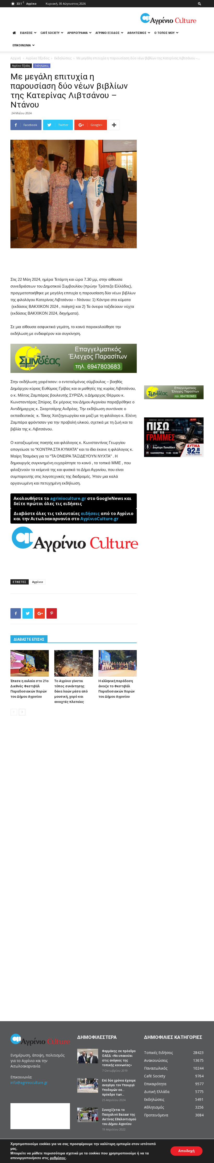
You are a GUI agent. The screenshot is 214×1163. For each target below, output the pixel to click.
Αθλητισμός (136, 33)
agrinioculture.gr (68, 498)
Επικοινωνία (22, 45)
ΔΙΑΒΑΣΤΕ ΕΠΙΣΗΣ (29, 639)
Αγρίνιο (37, 582)
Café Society (50, 33)
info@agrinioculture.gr (28, 1082)
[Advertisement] (74, 263)
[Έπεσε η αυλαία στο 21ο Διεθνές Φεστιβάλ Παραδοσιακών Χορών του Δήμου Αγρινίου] (29, 663)
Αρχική (15, 58)
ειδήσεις (90, 513)
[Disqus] (73, 798)
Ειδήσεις (26, 33)
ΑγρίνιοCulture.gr (99, 519)
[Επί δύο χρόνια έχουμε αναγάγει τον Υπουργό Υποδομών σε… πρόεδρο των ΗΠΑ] (87, 1085)
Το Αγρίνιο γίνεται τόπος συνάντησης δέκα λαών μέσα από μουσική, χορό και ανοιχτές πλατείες (71, 691)
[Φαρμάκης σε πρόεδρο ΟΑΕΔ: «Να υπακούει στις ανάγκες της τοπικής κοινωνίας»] (87, 1056)
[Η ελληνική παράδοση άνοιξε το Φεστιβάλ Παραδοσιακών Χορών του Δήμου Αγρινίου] (117, 663)
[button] (200, 3)
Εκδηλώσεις (63, 58)
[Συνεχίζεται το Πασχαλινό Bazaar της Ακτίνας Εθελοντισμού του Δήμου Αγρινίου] (87, 1115)
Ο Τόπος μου (164, 33)
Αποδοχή (186, 1150)
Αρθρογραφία (77, 33)
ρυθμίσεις (58, 1158)
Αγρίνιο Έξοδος (108, 33)
